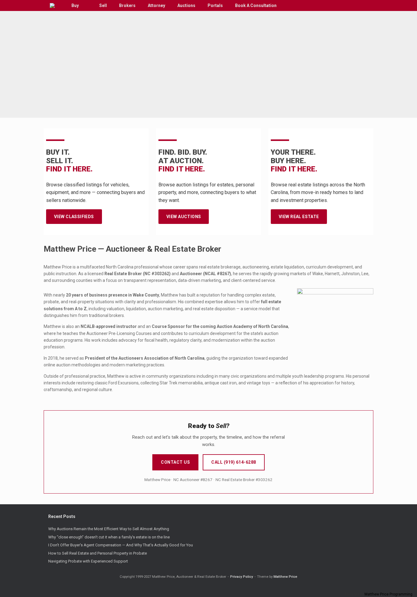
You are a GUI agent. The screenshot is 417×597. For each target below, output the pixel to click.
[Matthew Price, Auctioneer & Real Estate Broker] (52, 5)
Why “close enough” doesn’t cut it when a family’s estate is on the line (109, 537)
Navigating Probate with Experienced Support (88, 561)
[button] (364, 5)
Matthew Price (285, 576)
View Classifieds (74, 216)
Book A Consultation (256, 5)
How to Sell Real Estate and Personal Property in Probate (97, 553)
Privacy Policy (241, 576)
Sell (103, 5)
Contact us (175, 462)
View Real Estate (299, 216)
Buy (75, 5)
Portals (215, 5)
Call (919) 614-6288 (233, 462)
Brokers (127, 5)
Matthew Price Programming (388, 594)
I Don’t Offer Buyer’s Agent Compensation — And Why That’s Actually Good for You (120, 545)
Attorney (156, 5)
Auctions (186, 5)
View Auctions (183, 216)
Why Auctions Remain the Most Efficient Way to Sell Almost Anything (108, 529)
